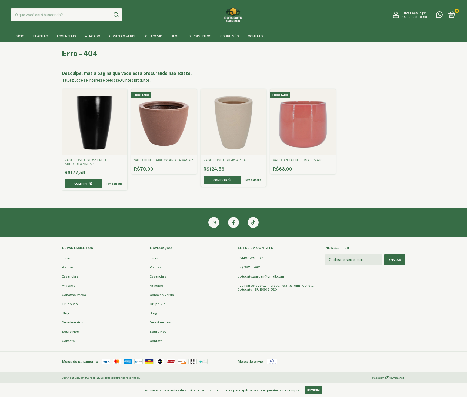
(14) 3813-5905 (249, 267)
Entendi (313, 390)
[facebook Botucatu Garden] (233, 222)
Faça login (418, 13)
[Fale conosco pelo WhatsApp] (439, 16)
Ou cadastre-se (414, 17)
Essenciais (66, 36)
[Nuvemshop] (388, 378)
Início (19, 36)
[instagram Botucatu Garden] (213, 222)
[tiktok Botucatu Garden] (253, 222)
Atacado (92, 36)
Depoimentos (200, 36)
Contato (255, 36)
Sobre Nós (229, 36)
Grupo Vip (153, 36)
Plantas (40, 36)
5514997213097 (250, 258)
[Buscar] (115, 15)
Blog (175, 36)
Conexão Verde (122, 36)
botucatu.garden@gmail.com (261, 276)
